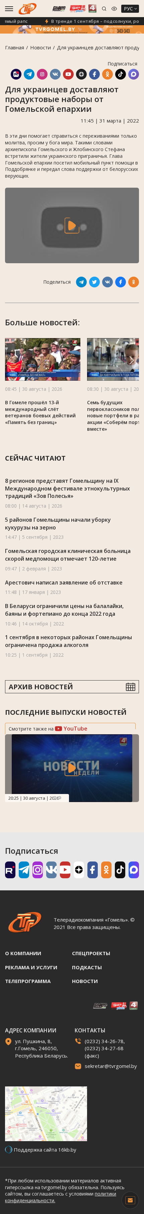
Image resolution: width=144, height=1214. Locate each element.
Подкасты (87, 967)
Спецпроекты (91, 953)
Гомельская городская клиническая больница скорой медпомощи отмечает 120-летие (68, 554)
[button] (132, 360)
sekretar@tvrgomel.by (111, 1066)
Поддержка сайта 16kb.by (45, 1149)
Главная (14, 47)
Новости (40, 47)
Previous (55, 797)
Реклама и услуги (31, 967)
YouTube (74, 728)
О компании (23, 953)
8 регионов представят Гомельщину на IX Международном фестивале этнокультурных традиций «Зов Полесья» (67, 488)
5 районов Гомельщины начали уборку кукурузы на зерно (58, 523)
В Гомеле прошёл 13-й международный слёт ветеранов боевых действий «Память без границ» (40, 412)
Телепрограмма (28, 981)
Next (59, 797)
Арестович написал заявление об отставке (64, 582)
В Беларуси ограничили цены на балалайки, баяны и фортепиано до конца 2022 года (64, 609)
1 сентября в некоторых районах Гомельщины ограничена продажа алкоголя (68, 641)
